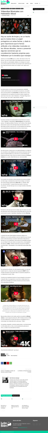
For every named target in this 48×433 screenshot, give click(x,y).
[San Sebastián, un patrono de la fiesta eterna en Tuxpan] (26, 401)
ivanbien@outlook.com (22, 427)
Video (27, 3)
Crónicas (11, 6)
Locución (36, 3)
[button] (45, 3)
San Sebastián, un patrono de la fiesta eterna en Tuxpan (25, 406)
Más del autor (16, 395)
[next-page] (3, 410)
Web (10, 8)
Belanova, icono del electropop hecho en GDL (15, 406)
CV (39, 3)
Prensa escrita (13, 3)
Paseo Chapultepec (14, 355)
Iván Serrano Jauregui (5, 15)
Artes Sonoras (18, 8)
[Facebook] (2, 363)
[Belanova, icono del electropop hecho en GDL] (16, 401)
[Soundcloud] (37, 424)
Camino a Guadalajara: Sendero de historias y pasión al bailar (8, 371)
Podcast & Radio (21, 3)
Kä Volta (13, 8)
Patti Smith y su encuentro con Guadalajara (3, 406)
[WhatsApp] (11, 363)
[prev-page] (1, 410)
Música (22, 8)
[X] (5, 363)
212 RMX (8, 355)
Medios (31, 3)
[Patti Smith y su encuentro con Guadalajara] (5, 401)
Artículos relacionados (7, 395)
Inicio (2, 6)
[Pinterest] (8, 363)
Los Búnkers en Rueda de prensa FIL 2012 (24, 371)
